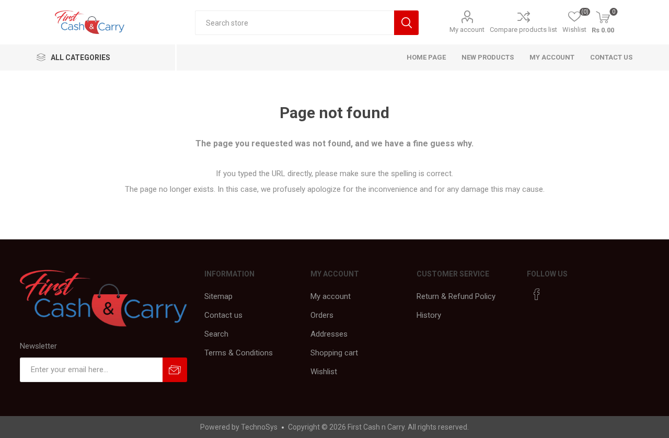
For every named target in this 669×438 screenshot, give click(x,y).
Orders (321, 315)
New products (488, 57)
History (429, 315)
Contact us (611, 57)
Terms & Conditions (238, 353)
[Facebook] (536, 294)
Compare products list (523, 29)
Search (216, 334)
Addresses (329, 334)
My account (467, 29)
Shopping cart (334, 353)
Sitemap (218, 296)
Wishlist (323, 371)
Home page (426, 57)
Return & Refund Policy (456, 296)
